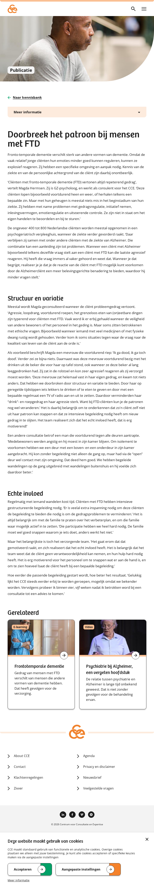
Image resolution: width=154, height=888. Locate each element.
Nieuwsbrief (92, 777)
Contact (20, 766)
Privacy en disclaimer (99, 766)
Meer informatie (18, 880)
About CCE (22, 756)
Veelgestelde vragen (98, 788)
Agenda (89, 756)
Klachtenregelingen (28, 777)
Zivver (18, 788)
